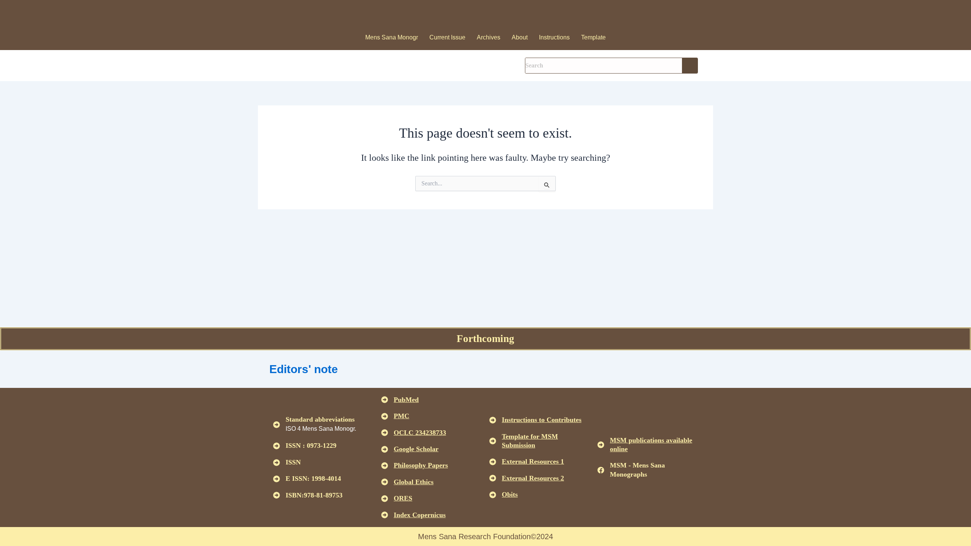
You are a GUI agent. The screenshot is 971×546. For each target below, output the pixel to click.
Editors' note (303, 369)
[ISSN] (276, 462)
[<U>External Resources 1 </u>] (492, 461)
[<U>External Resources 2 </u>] (492, 478)
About (520, 37)
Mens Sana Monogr (391, 37)
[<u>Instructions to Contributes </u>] (492, 420)
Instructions (554, 37)
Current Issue (447, 37)
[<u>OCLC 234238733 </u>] (384, 432)
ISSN (293, 462)
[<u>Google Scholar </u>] (384, 449)
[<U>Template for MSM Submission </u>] (492, 441)
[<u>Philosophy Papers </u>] (384, 465)
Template (593, 37)
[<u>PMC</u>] (384, 416)
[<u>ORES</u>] (384, 498)
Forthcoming (485, 338)
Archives (488, 37)
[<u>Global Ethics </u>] (384, 482)
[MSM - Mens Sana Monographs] (600, 470)
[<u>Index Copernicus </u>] (384, 514)
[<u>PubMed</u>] (384, 399)
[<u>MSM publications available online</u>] (600, 444)
